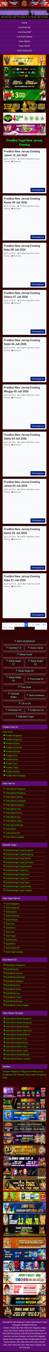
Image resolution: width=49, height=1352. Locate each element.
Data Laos (9, 932)
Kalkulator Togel (25, 716)
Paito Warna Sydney (14, 797)
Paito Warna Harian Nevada (17, 1055)
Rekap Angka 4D (14, 679)
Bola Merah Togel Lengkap (17, 1005)
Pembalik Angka (14, 695)
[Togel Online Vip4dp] (24, 1231)
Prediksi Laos (11, 763)
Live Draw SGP (24, 32)
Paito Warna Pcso (13, 809)
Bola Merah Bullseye (14, 981)
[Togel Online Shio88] (24, 1301)
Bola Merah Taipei (13, 997)
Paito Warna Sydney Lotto (36, 1345)
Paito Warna (24, 41)
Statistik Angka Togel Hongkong (19, 854)
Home (24, 23)
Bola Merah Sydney (13, 973)
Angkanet (41, 1336)
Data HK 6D (10, 944)
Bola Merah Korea (13, 989)
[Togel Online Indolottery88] (24, 1266)
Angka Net (15, 1328)
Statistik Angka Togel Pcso (17, 870)
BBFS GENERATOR (25, 641)
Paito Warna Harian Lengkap (17, 1059)
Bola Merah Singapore (15, 965)
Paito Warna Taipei (13, 821)
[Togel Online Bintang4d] (24, 1162)
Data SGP (6, 1333)
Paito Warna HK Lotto (29, 1342)
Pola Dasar (25, 687)
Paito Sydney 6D (24, 50)
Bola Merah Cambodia (15, 977)
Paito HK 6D (24, 46)
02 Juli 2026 (11, 489)
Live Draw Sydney (24, 36)
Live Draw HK (24, 27)
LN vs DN (25, 703)
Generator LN (14, 648)
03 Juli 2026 (11, 442)
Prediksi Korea (11, 759)
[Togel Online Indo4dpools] (24, 1208)
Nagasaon (16, 1071)
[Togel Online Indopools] (24, 1289)
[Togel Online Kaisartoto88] (24, 1197)
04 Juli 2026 (11, 395)
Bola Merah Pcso (12, 985)
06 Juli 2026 (11, 300)
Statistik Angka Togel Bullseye (18, 866)
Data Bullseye (11, 920)
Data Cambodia (12, 916)
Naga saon (26, 1071)
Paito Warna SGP (31, 1331)
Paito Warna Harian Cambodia (18, 1031)
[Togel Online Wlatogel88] (24, 1173)
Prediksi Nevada (12, 771)
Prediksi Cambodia (13, 747)
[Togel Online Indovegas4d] (24, 1312)
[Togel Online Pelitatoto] (24, 118)
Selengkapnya (38, 190)
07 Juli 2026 (11, 253)
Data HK (42, 1331)
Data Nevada (11, 940)
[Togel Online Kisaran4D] (24, 95)
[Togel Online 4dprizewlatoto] (24, 1185)
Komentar (17, 161)
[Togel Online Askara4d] (24, 1150)
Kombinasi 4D (15, 710)
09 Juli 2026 (11, 159)
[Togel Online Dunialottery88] (24, 1243)
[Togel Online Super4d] (24, 84)
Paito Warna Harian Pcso (16, 1039)
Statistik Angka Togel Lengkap (18, 890)
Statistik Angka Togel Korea (17, 874)
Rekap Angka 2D (26, 671)
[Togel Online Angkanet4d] (24, 1278)
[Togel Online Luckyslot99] (24, 1220)
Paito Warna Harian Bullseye (17, 1034)
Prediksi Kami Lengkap (15, 776)
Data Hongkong (12, 908)
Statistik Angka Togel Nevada (18, 886)
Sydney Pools (8, 1339)
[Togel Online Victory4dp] (24, 1115)
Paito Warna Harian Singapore (18, 1019)
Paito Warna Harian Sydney (17, 1026)
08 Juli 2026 (11, 206)
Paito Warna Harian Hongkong (18, 1022)
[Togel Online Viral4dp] (24, 130)
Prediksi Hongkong (13, 739)
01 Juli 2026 (11, 537)
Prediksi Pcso (11, 756)
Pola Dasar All (37, 679)
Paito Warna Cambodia (15, 801)
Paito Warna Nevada (14, 825)
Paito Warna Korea (13, 813)
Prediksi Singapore (13, 735)
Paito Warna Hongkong (15, 793)
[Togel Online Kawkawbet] (24, 1127)
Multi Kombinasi (37, 695)
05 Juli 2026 (11, 348)
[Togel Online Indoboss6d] (24, 1104)
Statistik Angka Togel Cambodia (19, 862)
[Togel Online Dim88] (24, 72)
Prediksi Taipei (11, 768)
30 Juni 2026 (11, 584)
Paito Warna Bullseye (14, 805)
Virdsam (6, 1071)
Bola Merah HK (11, 969)
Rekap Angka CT (14, 663)
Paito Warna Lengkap (14, 837)
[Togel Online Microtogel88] (24, 1092)
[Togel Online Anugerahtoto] (24, 1255)
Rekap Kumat (25, 654)
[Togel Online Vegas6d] (24, 1139)
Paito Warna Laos (13, 817)
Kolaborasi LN (37, 710)
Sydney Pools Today (27, 1075)
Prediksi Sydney (12, 743)
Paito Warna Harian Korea (16, 1043)
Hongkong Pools (21, 1339)
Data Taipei (10, 936)
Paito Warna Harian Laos (16, 1046)
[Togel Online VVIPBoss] (24, 60)
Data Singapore (12, 904)
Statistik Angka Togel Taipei (17, 882)
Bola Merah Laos (12, 993)
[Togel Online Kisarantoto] (24, 107)
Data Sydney (11, 912)
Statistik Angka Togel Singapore (19, 850)
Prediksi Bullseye (12, 751)
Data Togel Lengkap (14, 952)
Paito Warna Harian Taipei (16, 1051)
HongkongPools (34, 1339)
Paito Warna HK (26, 1328)
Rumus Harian (36, 648)
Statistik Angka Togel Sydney (18, 858)
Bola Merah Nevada (14, 1001)
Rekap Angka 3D (36, 663)
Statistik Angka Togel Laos (17, 878)
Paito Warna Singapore (15, 789)
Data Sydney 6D (12, 948)
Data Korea (10, 928)
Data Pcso (10, 924)
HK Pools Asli (24, 1348)
